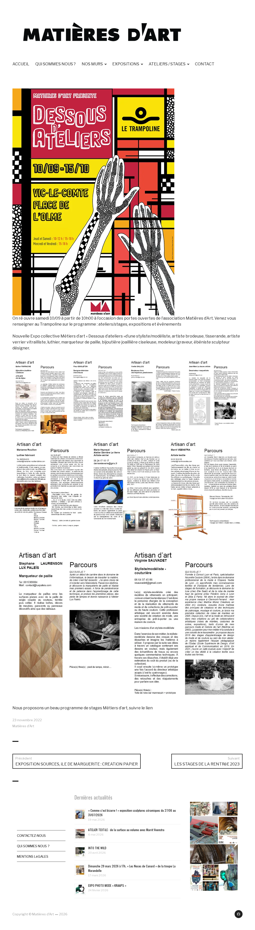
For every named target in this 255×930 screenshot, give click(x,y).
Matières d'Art (23, 726)
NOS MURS (92, 64)
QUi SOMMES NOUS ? (55, 64)
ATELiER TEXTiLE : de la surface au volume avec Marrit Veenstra (126, 830)
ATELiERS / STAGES (167, 64)
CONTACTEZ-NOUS (31, 836)
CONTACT (204, 64)
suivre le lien (141, 708)
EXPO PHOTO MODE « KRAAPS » (107, 885)
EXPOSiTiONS (125, 64)
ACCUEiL (20, 64)
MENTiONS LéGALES (32, 856)
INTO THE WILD (97, 848)
